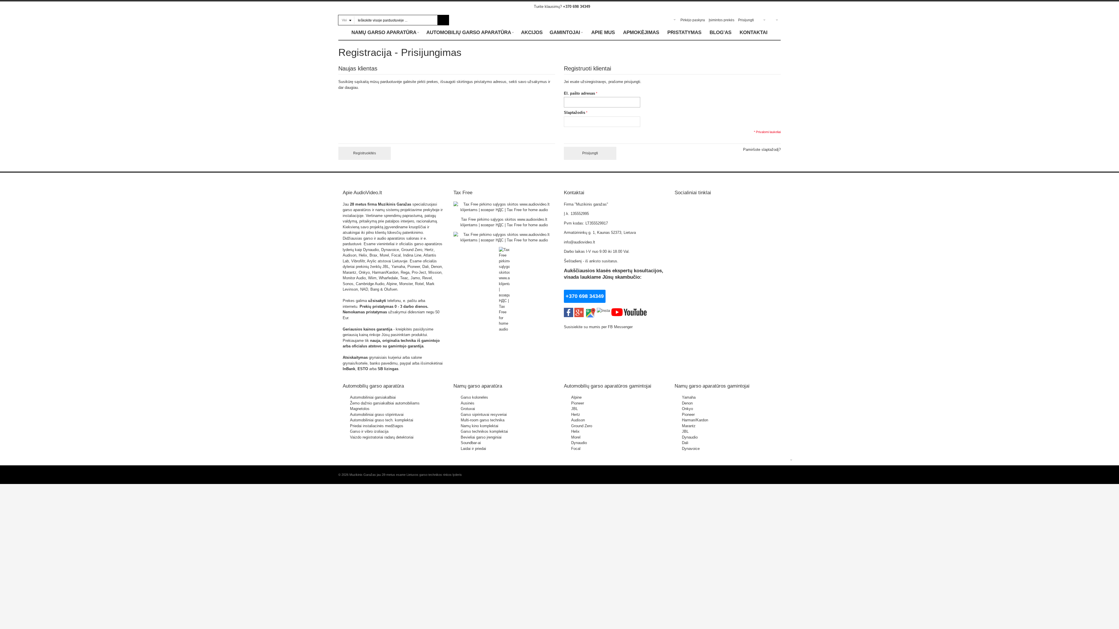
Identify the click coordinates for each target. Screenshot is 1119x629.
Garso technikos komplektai (484, 431)
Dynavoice (691, 448)
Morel (575, 437)
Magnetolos (360, 409)
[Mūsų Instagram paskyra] (603, 310)
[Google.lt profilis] (579, 310)
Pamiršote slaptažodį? (762, 149)
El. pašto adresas (579, 93)
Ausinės (467, 403)
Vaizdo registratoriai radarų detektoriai (382, 437)
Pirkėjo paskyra (692, 20)
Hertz (575, 414)
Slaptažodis (574, 112)
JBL (574, 409)
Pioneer (577, 403)
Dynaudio (579, 443)
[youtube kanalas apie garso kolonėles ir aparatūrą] (629, 310)
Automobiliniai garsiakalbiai (373, 397)
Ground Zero (581, 426)
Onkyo (687, 409)
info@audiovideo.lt (579, 242)
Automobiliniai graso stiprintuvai (377, 414)
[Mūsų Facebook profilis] (568, 310)
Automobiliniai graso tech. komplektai (381, 420)
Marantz (689, 426)
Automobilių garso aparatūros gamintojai (607, 386)
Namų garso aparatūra (477, 386)
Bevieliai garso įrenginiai (481, 437)
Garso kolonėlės (474, 397)
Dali (685, 443)
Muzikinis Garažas (394, 204)
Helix (575, 431)
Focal (575, 448)
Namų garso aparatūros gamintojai (712, 386)
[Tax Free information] (504, 204)
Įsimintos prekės (721, 20)
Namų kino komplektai (479, 426)
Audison (578, 420)
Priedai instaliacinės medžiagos (376, 426)
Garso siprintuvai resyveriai (484, 414)
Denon (687, 403)
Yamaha (689, 397)
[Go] (443, 20)
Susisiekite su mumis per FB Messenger (599, 327)
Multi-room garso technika (482, 420)
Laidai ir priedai (473, 448)
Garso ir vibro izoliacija (369, 431)
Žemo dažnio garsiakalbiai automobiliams (385, 403)
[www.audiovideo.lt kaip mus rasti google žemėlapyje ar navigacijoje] (590, 310)
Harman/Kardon (695, 420)
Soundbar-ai (471, 443)
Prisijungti (746, 20)
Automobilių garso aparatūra (373, 386)
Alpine (576, 397)
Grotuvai (468, 409)
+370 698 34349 (576, 6)
